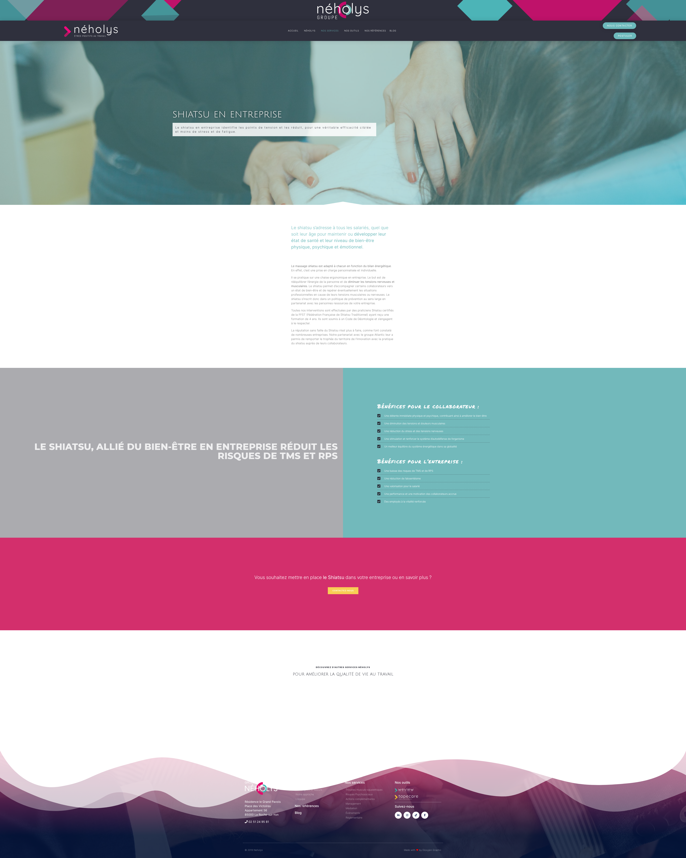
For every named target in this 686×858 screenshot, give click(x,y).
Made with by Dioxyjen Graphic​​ (422, 850)
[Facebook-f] (424, 815)
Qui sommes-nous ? (310, 782)
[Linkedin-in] (398, 815)
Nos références (307, 806)
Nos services (355, 782)
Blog (298, 813)
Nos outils (402, 782)
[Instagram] (407, 815)
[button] (619, 25)
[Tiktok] (415, 815)
